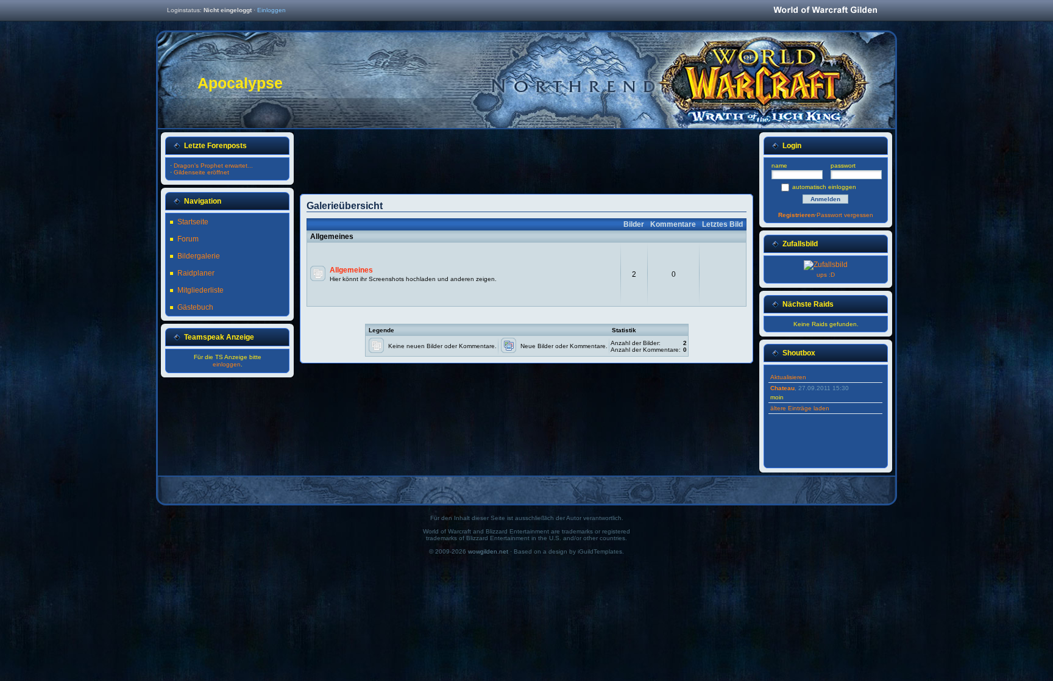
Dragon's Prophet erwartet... (213, 165)
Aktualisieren (788, 377)
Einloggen (271, 10)
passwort (843, 165)
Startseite (192, 222)
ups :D (826, 274)
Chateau (782, 388)
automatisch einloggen (824, 187)
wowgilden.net (488, 551)
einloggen (227, 364)
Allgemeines (351, 270)
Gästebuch (195, 307)
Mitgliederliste (200, 290)
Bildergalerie (198, 256)
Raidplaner (195, 273)
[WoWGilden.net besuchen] (825, 10)
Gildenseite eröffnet (201, 172)
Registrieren (796, 215)
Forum (188, 239)
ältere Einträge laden (799, 408)
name (779, 165)
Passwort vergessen (845, 215)
